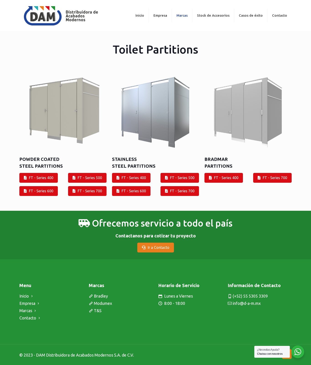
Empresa (27, 303)
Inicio (24, 296)
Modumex (103, 303)
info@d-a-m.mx (247, 303)
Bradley (101, 296)
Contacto (27, 318)
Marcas (25, 310)
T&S (98, 310)
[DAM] (61, 15)
